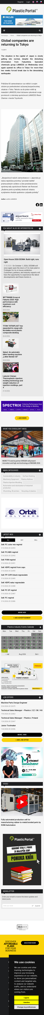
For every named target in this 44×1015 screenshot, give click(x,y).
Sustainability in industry (11, 476)
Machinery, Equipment (11, 479)
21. (29, 644)
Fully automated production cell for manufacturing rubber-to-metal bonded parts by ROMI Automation (21, 822)
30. (40, 648)
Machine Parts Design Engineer (14, 703)
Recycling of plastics (29, 491)
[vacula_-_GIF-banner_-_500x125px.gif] (22, 20)
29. (34, 648)
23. (40, 644)
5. (16, 638)
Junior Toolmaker (8, 725)
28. (29, 648)
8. (34, 638)
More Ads (22, 612)
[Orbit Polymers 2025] (22, 513)
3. (4, 638)
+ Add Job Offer (22, 740)
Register (21, 2)
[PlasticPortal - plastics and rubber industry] (22, 10)
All (8, 540)
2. (39, 634)
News (12, 35)
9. (39, 638)
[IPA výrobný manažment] (22, 763)
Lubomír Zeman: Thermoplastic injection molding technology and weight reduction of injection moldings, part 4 (13, 382)
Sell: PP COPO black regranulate (14, 575)
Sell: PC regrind (7, 598)
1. (34, 634)
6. (23, 638)
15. (34, 641)
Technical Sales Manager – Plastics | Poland (19, 718)
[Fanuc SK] (22, 676)
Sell (35, 540)
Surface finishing (29, 476)
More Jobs (22, 735)
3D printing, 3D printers (11, 491)
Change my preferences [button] (26, 1007)
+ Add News (22, 418)
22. (34, 644)
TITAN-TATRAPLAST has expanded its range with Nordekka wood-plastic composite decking (13, 329)
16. (40, 641)
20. (23, 644)
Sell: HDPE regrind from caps (13, 567)
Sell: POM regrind (8, 560)
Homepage (4, 35)
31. (4, 651)
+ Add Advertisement (22, 618)
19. (17, 644)
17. (4, 644)
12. (17, 641)
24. (4, 648)
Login (28, 2)
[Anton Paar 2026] (22, 217)
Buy (22, 540)
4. (10, 638)
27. (23, 648)
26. (17, 648)
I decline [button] (26, 1002)
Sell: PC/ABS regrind (9, 552)
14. (29, 641)
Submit (37, 906)
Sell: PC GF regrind (9, 590)
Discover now (30, 943)
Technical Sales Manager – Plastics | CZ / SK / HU (22, 710)
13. (23, 641)
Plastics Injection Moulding (12, 482)
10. (4, 641)
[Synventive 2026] (22, 406)
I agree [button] (26, 998)
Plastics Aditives (27, 479)
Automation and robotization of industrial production (18, 487)
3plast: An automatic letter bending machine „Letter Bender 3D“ (12, 354)
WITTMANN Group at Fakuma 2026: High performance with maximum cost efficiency (11, 302)
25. (11, 648)
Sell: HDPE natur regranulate (12, 582)
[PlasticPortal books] (22, 860)
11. (11, 641)
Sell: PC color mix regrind (11, 544)
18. (11, 644)
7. (28, 638)
